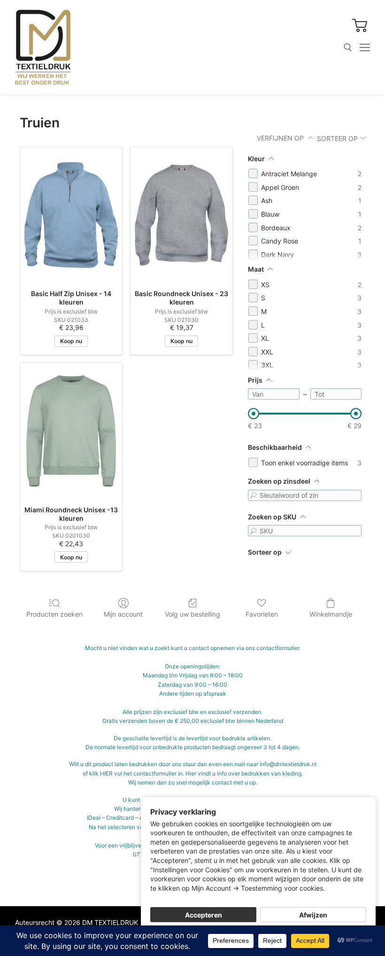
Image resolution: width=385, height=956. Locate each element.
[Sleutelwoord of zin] (253, 495)
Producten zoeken (54, 614)
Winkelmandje (330, 614)
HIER (106, 773)
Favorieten (262, 614)
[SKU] (253, 530)
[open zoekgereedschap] (348, 47)
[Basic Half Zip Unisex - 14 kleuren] (71, 215)
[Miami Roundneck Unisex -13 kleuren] (71, 431)
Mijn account (123, 614)
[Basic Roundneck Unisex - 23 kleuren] (181, 215)
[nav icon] (365, 47)
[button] (360, 25)
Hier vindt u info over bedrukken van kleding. (244, 773)
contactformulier (277, 647)
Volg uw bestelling (192, 614)
